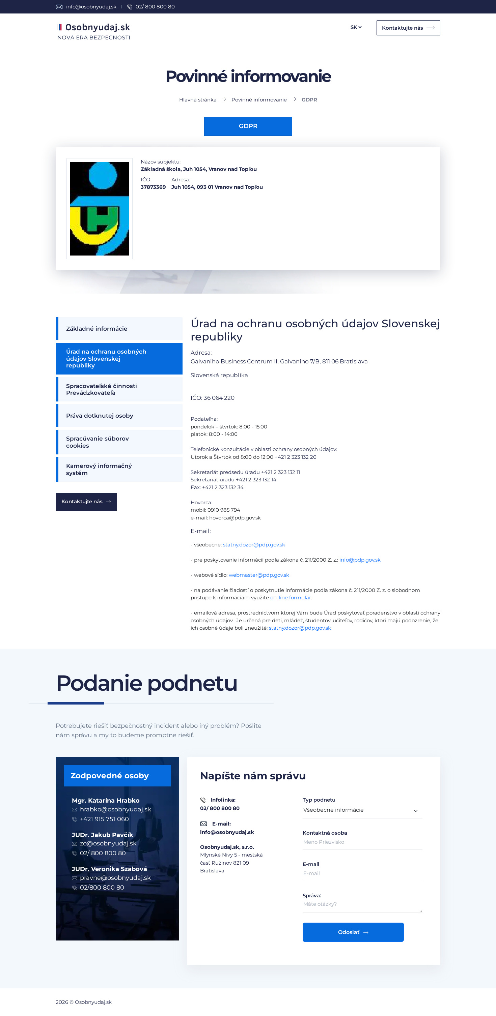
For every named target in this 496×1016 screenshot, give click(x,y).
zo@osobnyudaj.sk (108, 843)
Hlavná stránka (198, 99)
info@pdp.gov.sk (360, 560)
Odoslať (349, 932)
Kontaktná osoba (325, 833)
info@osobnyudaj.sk (91, 6)
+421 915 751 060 (104, 819)
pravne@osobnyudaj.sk (115, 877)
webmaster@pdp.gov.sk (259, 575)
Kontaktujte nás (402, 28)
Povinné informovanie (259, 99)
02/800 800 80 (102, 887)
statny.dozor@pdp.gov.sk (254, 544)
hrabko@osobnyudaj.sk (115, 809)
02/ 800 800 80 (155, 6)
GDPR (248, 126)
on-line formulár (290, 597)
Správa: (312, 895)
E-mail (311, 864)
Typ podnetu (319, 800)
